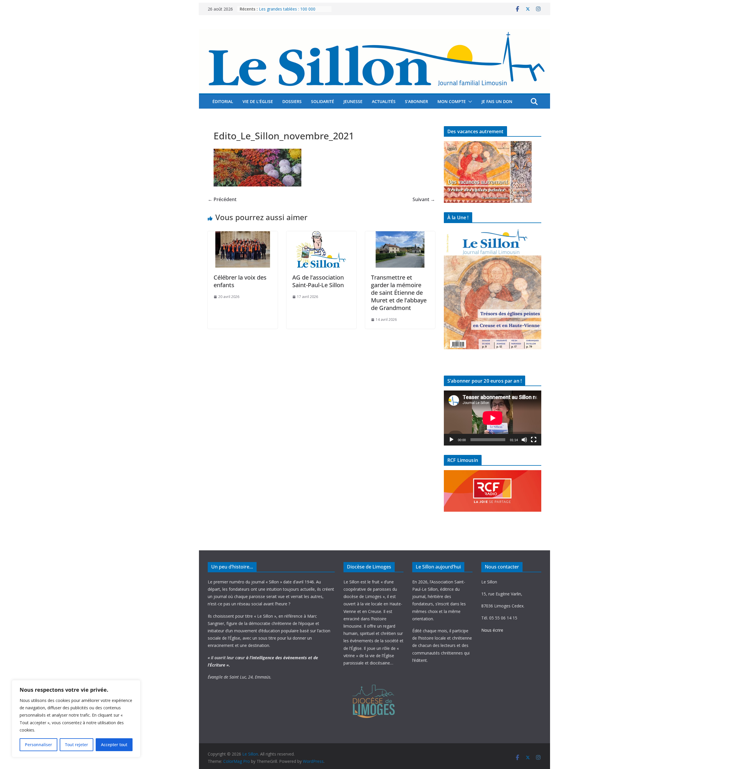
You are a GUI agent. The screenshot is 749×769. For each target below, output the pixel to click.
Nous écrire (492, 630)
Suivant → (424, 199)
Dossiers (292, 101)
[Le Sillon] (374, 33)
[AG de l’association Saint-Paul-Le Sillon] (321, 235)
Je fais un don (497, 101)
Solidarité (322, 101)
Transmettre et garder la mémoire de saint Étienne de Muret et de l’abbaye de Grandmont (399, 292)
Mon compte (451, 101)
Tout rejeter (76, 744)
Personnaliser (38, 744)
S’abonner (416, 101)
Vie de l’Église (258, 101)
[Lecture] (451, 440)
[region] (76, 718)
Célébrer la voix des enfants (240, 281)
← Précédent (222, 199)
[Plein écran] (534, 440)
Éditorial (222, 101)
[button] (469, 101)
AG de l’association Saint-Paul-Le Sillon (318, 281)
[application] (492, 418)
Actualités (384, 101)
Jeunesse (353, 101)
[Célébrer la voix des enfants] (243, 235)
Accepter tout (114, 744)
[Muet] (524, 440)
